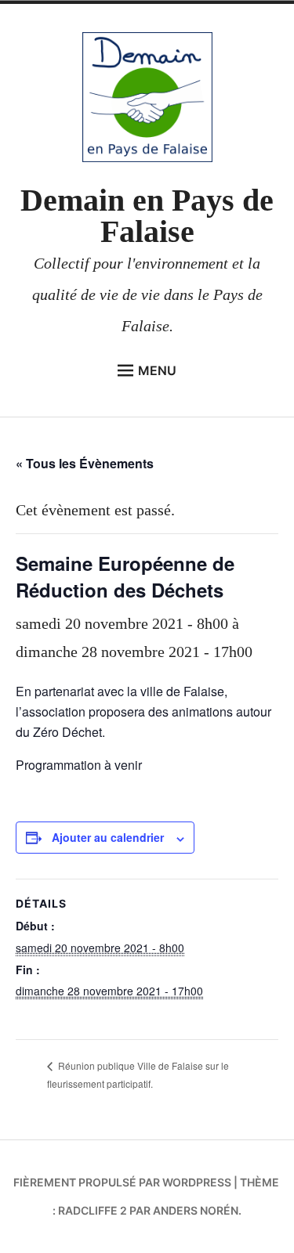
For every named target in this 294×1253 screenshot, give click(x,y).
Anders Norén (195, 1210)
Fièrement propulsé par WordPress (122, 1182)
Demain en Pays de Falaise (147, 215)
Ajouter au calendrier (108, 837)
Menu (157, 370)
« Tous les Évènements (85, 463)
